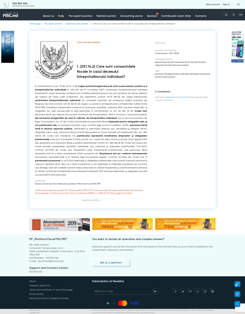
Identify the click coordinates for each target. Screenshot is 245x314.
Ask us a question (111, 262)
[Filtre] (241, 15)
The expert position (80, 15)
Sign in (226, 4)
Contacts (201, 15)
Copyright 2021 (34, 312)
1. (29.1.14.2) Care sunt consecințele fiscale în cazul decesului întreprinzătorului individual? (133, 24)
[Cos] (234, 15)
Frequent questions (39, 285)
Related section (106, 15)
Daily (61, 15)
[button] (235, 284)
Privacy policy (36, 294)
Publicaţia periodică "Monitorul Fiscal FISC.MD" (79, 184)
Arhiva (32, 281)
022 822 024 (20, 3)
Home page (35, 24)
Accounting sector (131, 15)
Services (152, 15)
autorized (184, 97)
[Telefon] (6, 5)
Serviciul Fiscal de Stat (45, 184)
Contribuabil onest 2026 (176, 15)
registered (170, 97)
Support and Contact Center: (48, 267)
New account (213, 4)
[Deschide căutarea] (226, 15)
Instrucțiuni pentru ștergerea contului (49, 298)
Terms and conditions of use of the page (51, 289)
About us (48, 15)
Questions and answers (77, 24)
